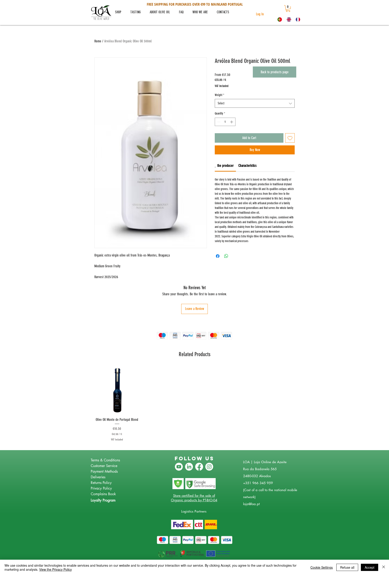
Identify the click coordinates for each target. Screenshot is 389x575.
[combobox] (255, 103)
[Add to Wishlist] (290, 138)
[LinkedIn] (189, 467)
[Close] (383, 567)
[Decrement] (218, 122)
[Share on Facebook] (217, 256)
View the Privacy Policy (55, 569)
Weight (219, 95)
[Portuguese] (278, 19)
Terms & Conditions (105, 460)
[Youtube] (179, 467)
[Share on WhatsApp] (226, 256)
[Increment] (232, 122)
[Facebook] (199, 467)
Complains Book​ (103, 494)
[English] (287, 19)
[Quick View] (117, 390)
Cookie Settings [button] (321, 567)
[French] (296, 19)
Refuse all (347, 567)
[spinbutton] (225, 122)
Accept (369, 567)
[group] (194, 404)
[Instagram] (209, 467)
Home (97, 41)
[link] (288, 8)
